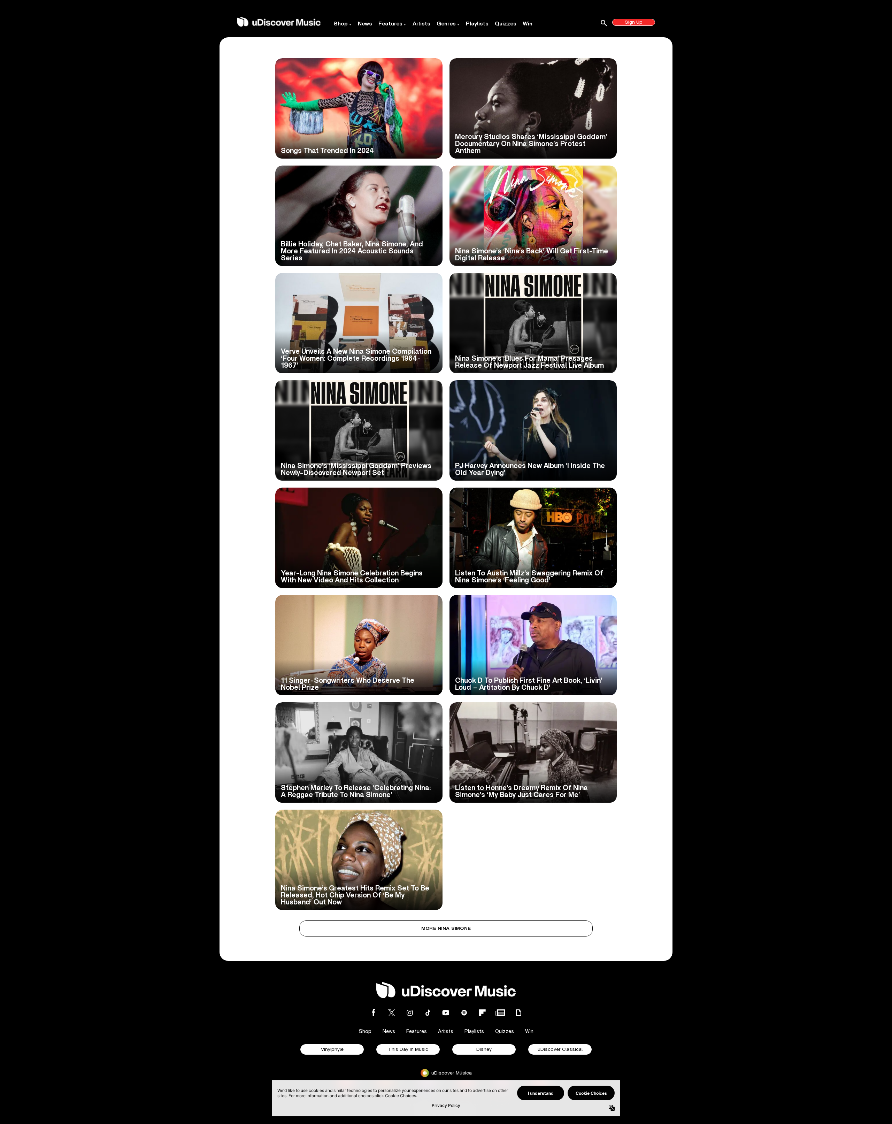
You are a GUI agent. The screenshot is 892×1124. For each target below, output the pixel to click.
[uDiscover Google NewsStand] (500, 1012)
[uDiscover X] (392, 1012)
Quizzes (505, 23)
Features (390, 23)
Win (527, 23)
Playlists (477, 23)
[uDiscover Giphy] (518, 1012)
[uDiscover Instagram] (410, 1012)
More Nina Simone (446, 928)
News (365, 23)
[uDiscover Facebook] (373, 1012)
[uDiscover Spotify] (464, 1012)
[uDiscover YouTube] (446, 1012)
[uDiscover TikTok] (428, 1012)
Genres (446, 23)
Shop (340, 23)
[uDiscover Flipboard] (482, 1012)
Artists (421, 23)
